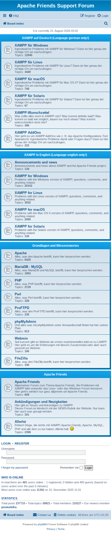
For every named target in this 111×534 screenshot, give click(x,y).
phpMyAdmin (25, 322)
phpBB (42, 524)
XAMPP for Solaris (30, 226)
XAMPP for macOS (30, 210)
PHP (18, 280)
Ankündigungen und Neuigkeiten (41, 402)
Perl (18, 294)
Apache (21, 253)
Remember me (70, 467)
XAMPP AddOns (28, 132)
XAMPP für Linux (28, 62)
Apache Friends (55, 374)
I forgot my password (14, 467)
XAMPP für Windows (31, 45)
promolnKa (9, 507)
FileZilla (21, 358)
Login (6, 443)
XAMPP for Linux (28, 193)
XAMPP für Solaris (30, 96)
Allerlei (20, 422)
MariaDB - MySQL (29, 267)
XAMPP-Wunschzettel (32, 113)
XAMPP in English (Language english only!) (55, 155)
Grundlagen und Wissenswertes (55, 245)
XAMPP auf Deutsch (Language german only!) (55, 38)
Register (22, 443)
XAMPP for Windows (31, 176)
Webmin (21, 338)
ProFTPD (22, 308)
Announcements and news (36, 162)
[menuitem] (14, 16)
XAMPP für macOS (30, 79)
